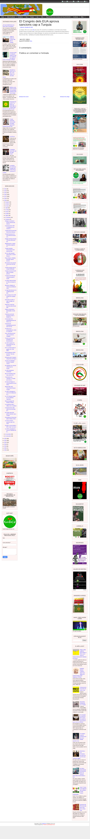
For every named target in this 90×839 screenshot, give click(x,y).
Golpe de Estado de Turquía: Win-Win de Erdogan (13, 39)
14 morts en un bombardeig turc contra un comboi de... (10, 330)
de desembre (8, 436)
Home (2, 17)
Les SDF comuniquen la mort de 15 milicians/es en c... (10, 393)
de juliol (7, 213)
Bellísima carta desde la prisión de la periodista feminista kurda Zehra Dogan (13, 90)
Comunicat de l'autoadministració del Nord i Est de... (10, 325)
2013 (5, 188)
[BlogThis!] (24, 39)
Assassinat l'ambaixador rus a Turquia (83, 703)
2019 (5, 200)
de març (7, 205)
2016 (5, 194)
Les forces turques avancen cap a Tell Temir (9, 422)
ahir (33, 29)
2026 (5, 450)
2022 (5, 442)
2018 (5, 198)
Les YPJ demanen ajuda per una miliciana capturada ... (10, 398)
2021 (5, 440)
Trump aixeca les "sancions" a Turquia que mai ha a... (10, 378)
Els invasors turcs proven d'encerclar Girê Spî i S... (10, 264)
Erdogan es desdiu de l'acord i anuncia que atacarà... (10, 222)
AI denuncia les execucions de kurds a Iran (83, 689)
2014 (5, 190)
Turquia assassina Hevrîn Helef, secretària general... (10, 272)
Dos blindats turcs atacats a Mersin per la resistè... (10, 367)
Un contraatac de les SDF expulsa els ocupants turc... (10, 296)
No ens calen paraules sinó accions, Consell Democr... (10, 255)
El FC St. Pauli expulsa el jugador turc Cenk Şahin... (10, 349)
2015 (5, 192)
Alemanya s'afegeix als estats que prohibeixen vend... (10, 287)
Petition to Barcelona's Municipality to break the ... (10, 311)
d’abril (6, 207)
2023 (5, 444)
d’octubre (7, 219)
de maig (7, 209)
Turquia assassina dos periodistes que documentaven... (10, 340)
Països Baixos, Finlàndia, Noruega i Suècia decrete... (10, 259)
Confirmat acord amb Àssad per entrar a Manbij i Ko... (9, 316)
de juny (7, 211)
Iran (37, 17)
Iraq (26, 17)
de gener (7, 202)
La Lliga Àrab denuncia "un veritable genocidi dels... (10, 292)
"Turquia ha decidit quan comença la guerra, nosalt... (10, 277)
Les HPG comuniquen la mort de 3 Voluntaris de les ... (10, 430)
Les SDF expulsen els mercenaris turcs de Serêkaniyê (10, 344)
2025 (5, 448)
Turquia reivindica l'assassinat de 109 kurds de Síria (9, 250)
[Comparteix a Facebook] (27, 39)
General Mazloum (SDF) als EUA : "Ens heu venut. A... (10, 354)
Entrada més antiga (64, 96)
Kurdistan (75, 17)
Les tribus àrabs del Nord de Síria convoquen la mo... (10, 282)
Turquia (32, 17)
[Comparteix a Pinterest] (29, 39)
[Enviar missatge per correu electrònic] (20, 39)
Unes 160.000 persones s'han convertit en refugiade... (10, 335)
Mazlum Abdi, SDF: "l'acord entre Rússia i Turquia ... (10, 388)
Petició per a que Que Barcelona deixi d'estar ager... (10, 306)
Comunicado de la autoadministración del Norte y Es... (10, 320)
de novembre (8, 434)
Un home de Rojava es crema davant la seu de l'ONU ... (10, 383)
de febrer (7, 203)
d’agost (7, 215)
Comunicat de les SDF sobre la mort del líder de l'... (10, 409)
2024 (5, 446)
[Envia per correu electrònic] (22, 39)
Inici (44, 96)
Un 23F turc (12, 136)
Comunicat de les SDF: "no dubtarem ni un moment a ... (10, 227)
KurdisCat (20, 17)
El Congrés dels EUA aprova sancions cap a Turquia (10, 414)
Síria (42, 17)
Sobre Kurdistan (11, 17)
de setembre (8, 217)
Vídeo (82, 17)
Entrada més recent (23, 96)
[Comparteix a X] (25, 39)
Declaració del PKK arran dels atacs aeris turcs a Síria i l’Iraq (83, 807)
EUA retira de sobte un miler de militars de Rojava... (10, 301)
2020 (5, 438)
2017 (5, 196)
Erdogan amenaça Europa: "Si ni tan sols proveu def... (10, 240)
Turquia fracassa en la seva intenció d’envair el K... (10, 235)
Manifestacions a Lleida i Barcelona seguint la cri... (10, 245)
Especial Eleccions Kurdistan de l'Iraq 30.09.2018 (58, 17)
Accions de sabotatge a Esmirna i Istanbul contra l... (10, 362)
